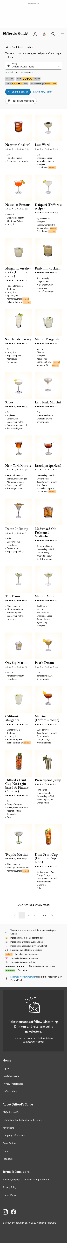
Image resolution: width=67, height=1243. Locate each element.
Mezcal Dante (44, 596)
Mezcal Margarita (47, 339)
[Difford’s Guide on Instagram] (6, 1212)
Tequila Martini (16, 854)
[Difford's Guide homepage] (16, 34)
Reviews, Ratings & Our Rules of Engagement (26, 1179)
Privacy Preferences (13, 1084)
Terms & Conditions (16, 1171)
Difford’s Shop (10, 1091)
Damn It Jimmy (16, 528)
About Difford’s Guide (18, 1104)
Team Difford (9, 1143)
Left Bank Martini (48, 402)
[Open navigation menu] (62, 34)
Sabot (9, 402)
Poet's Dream (44, 662)
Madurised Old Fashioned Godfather (46, 532)
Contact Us (8, 1151)
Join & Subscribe (11, 1076)
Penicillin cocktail (47, 268)
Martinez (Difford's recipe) (47, 718)
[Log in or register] (35, 34)
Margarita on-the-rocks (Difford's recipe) (18, 272)
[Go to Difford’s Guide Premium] (44, 34)
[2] (51, 915)
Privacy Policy (10, 1187)
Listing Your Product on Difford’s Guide (22, 1120)
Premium (33, 72)
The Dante (13, 596)
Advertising (8, 1128)
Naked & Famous (17, 204)
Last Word (42, 144)
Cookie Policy (9, 1195)
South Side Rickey (18, 339)
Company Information (14, 1135)
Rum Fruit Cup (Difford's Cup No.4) (46, 858)
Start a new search (42, 92)
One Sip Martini (16, 662)
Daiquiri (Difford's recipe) (48, 206)
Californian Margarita (13, 718)
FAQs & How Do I (12, 1112)
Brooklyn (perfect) (48, 465)
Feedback (8, 1159)
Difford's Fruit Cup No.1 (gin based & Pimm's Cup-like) (17, 785)
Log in (6, 1068)
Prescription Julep (48, 780)
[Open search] (53, 34)
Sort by (14, 64)
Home (7, 1060)
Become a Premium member (23, 977)
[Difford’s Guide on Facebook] (15, 1212)
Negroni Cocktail (17, 144)
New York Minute (18, 465)
